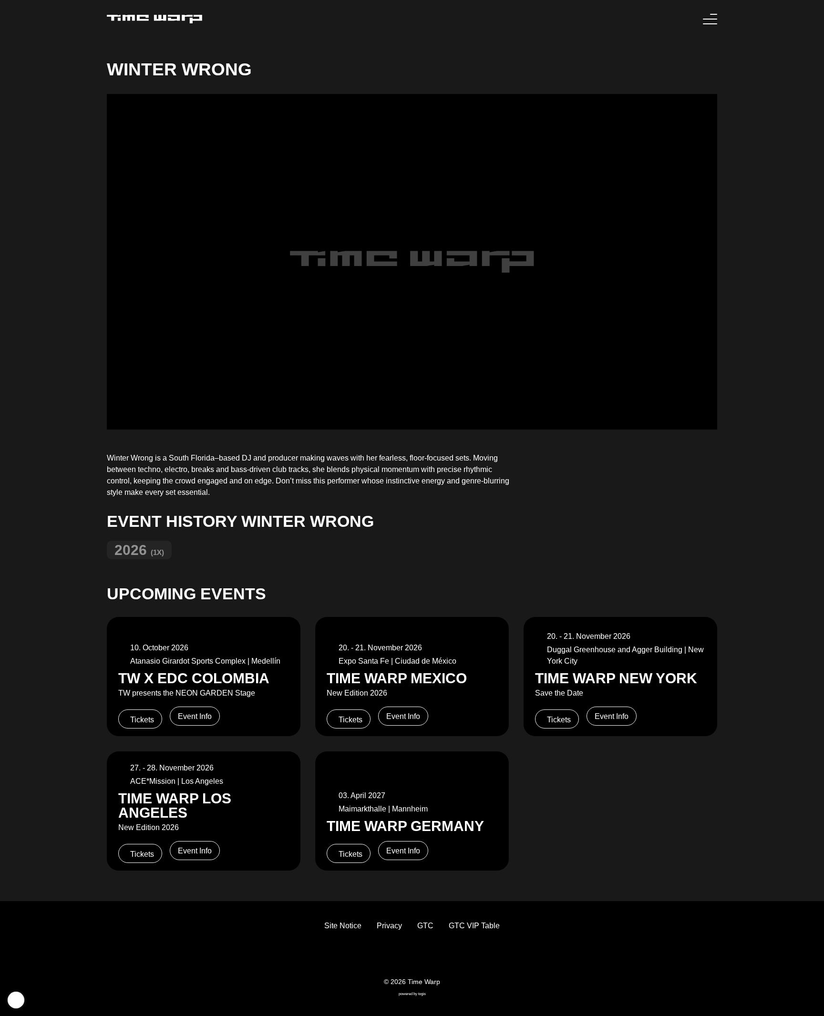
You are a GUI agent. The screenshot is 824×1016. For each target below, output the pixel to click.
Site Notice (342, 926)
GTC (425, 926)
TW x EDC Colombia (193, 678)
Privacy (389, 926)
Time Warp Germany (405, 826)
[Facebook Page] (389, 957)
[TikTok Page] (404, 957)
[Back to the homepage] (154, 19)
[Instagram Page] (419, 957)
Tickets (142, 720)
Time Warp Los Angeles (174, 805)
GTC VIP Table (474, 926)
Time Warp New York (616, 678)
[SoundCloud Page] (435, 957)
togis (422, 994)
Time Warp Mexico (397, 678)
